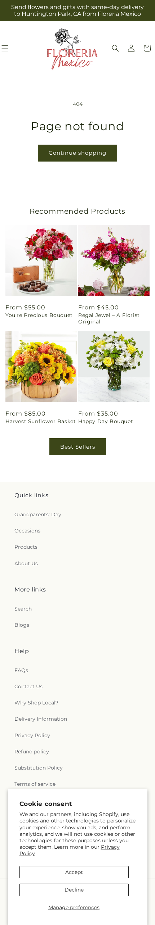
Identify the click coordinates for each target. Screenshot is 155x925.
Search (23, 609)
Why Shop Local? (36, 702)
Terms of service (35, 784)
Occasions (27, 530)
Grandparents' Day (37, 514)
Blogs (21, 625)
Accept (74, 872)
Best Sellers (77, 446)
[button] (115, 48)
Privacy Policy (32, 735)
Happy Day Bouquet (105, 421)
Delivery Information (40, 719)
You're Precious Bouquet (39, 315)
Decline (74, 890)
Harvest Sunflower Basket (40, 421)
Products (25, 547)
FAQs (21, 670)
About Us (26, 563)
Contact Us (28, 686)
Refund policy (31, 751)
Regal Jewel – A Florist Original (109, 318)
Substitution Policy (38, 768)
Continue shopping (77, 152)
